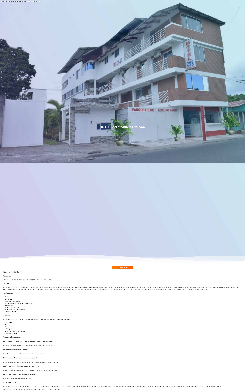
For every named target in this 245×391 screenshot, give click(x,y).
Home (3, 1)
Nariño (7, 1)
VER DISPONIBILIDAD (122, 267)
